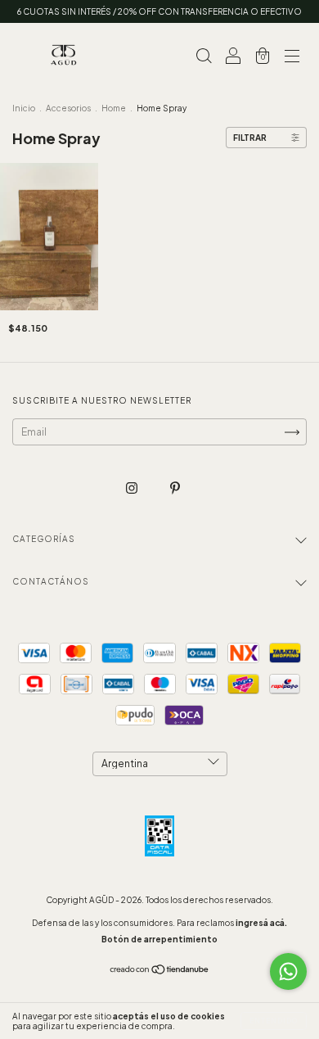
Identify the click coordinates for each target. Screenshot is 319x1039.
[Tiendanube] (160, 971)
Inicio (23, 108)
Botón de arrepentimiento (159, 939)
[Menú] (292, 58)
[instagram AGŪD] (132, 488)
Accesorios (68, 108)
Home (113, 108)
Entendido (273, 1021)
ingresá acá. (261, 923)
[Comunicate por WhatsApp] (288, 971)
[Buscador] (203, 58)
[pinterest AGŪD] (175, 488)
